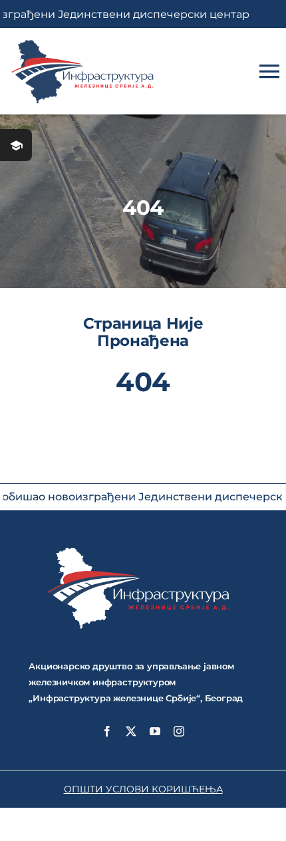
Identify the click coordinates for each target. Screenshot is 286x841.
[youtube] (155, 731)
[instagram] (179, 731)
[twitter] (131, 731)
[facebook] (107, 731)
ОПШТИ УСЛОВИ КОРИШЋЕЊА (143, 789)
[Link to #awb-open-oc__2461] (16, 145)
